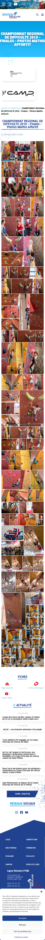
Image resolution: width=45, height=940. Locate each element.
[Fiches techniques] (36, 684)
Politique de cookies (21, 937)
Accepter (22, 918)
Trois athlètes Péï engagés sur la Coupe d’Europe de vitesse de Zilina (20, 741)
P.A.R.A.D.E (30, 856)
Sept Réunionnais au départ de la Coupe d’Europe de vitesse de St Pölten (20, 784)
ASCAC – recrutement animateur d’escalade (22, 729)
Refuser (22, 925)
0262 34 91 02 (13, 883)
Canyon (9, 864)
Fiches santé (6, 698)
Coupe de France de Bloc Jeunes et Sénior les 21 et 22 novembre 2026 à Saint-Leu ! (21, 718)
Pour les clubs (32, 864)
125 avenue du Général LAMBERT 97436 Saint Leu (15, 877)
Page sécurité (7, 688)
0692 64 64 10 (13, 886)
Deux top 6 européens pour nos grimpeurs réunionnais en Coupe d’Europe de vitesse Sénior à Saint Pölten (21, 770)
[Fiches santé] (7, 694)
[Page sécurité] (7, 684)
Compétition (14, 108)
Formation (31, 848)
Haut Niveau (11, 848)
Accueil (4, 108)
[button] (41, 891)
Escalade (10, 856)
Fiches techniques (36, 688)
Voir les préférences (22, 931)
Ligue (8, 840)
